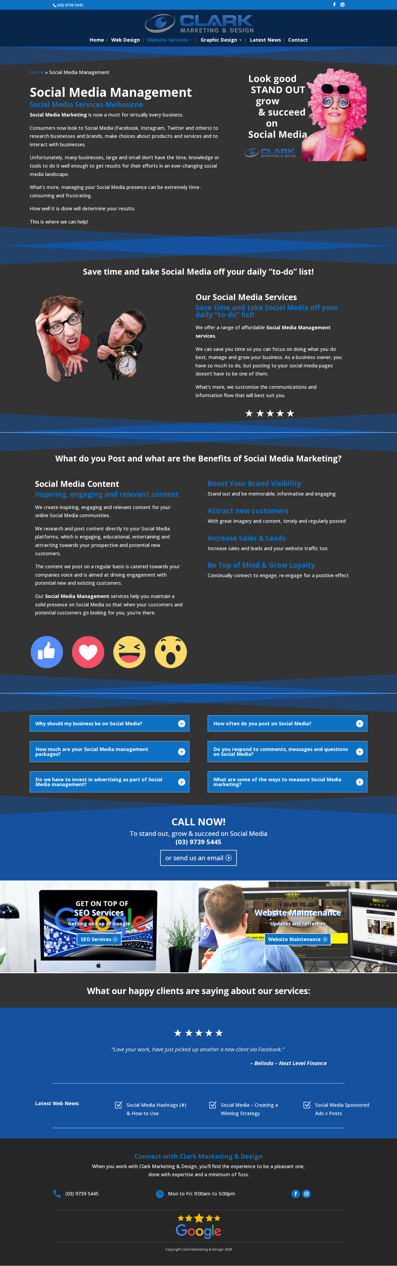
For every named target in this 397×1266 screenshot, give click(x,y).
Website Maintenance (294, 939)
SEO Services (96, 939)
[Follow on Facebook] (295, 1193)
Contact (298, 40)
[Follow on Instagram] (306, 1193)
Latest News (265, 40)
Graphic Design (219, 40)
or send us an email (194, 857)
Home (96, 40)
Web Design (125, 40)
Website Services (167, 40)
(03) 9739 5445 (198, 841)
